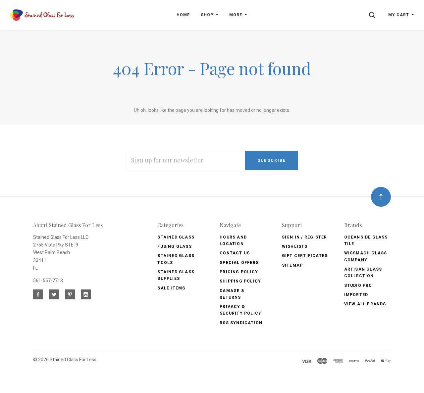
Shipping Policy (240, 281)
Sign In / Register (304, 237)
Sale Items (171, 288)
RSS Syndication (241, 323)
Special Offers (239, 262)
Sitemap (292, 265)
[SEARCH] (373, 15)
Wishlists (295, 246)
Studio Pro (358, 285)
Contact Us (235, 253)
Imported (356, 294)
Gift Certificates (305, 255)
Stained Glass (175, 237)
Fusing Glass (174, 246)
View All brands (365, 304)
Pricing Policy (239, 272)
